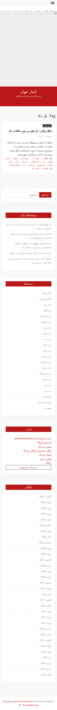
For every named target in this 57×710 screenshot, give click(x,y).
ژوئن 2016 (46, 652)
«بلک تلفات (48, 158)
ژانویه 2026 (46, 519)
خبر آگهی (47, 310)
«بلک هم (24, 158)
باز (43, 162)
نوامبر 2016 (46, 634)
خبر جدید (47, 126)
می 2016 (47, 657)
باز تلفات (35, 162)
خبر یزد (48, 391)
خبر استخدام (45, 316)
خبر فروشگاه (45, 373)
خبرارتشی (46, 396)
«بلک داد (35, 158)
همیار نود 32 (45, 455)
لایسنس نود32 (44, 442)
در (25, 165)
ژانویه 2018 (46, 577)
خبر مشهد (47, 379)
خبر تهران (47, 333)
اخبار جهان (28, 92)
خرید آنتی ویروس (28, 467)
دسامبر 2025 (45, 525)
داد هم (32, 165)
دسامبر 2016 (45, 629)
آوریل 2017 (46, 617)
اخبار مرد (47, 304)
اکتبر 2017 (46, 594)
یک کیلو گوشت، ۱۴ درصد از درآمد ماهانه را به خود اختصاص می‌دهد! (28, 226)
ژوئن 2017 (46, 611)
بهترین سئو (46, 459)
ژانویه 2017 (46, 623)
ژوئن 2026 (46, 508)
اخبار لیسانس (45, 299)
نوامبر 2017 (46, 588)
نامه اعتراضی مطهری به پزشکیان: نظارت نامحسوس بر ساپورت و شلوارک (32, 245)
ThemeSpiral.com (30, 705)
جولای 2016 (46, 646)
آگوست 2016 (45, 640)
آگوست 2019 (45, 560)
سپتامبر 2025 (45, 542)
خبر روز (42, 165)
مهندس (48, 408)
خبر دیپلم (47, 350)
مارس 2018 (45, 565)
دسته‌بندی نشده (44, 402)
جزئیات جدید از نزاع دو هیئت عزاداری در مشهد (30, 253)
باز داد (24, 162)
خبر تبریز (47, 327)
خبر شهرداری (45, 362)
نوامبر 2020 (46, 548)
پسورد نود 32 (44, 446)
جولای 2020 (46, 554)
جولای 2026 (46, 502)
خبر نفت (47, 385)
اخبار (15, 158)
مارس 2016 (45, 669)
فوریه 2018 (46, 571)
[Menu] (52, 3)
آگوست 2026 (45, 496)
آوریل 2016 (46, 663)
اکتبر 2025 (46, 537)
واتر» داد (35, 168)
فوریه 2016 (46, 674)
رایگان (48, 463)
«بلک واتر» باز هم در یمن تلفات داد (31, 130)
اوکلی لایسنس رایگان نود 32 (37, 451)
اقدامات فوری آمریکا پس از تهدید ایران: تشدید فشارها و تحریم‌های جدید (30, 236)
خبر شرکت (46, 356)
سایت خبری (15, 165)
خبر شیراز (46, 368)
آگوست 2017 (45, 600)
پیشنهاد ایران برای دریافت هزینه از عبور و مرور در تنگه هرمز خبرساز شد (29, 260)
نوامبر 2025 (46, 531)
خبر (17, 162)
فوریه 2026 (46, 514)
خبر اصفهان (46, 322)
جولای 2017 (46, 606)
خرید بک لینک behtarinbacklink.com (33, 438)
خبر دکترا (47, 345)
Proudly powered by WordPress (18, 701)
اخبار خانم (47, 293)
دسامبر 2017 (45, 583)
